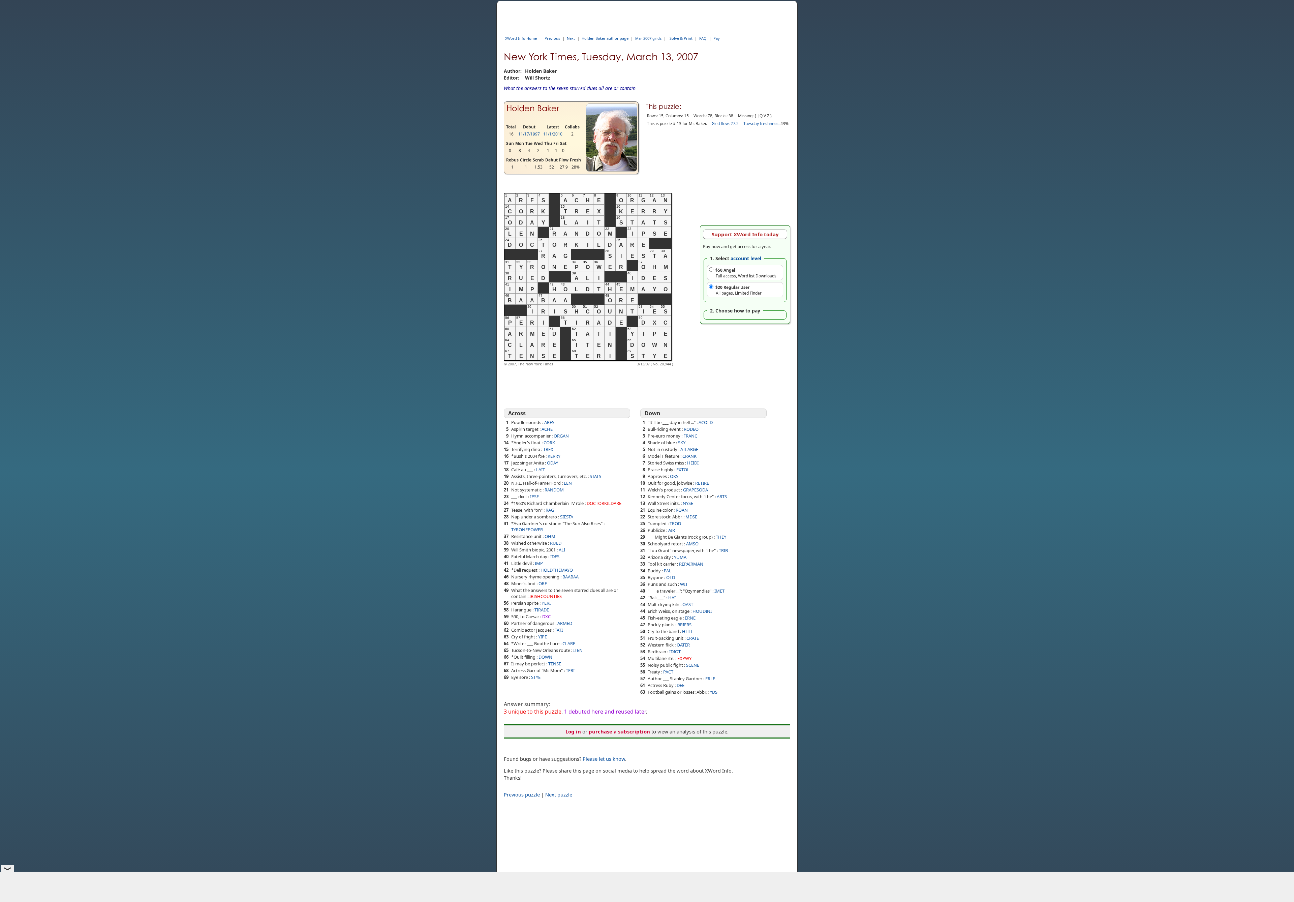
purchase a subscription (619, 731)
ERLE (710, 678)
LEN (568, 483)
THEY (721, 537)
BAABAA (570, 577)
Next (571, 38)
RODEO (691, 429)
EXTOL (682, 470)
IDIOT (675, 652)
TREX (548, 449)
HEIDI (693, 463)
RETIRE (702, 483)
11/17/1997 (529, 134)
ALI (562, 550)
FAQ (703, 38)
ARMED (564, 623)
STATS (595, 476)
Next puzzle (558, 794)
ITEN (578, 650)
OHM (550, 536)
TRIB (723, 550)
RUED (555, 543)
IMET (719, 591)
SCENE (692, 665)
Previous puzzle (522, 794)
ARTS (722, 496)
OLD (670, 577)
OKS (674, 476)
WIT (684, 584)
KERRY (554, 456)
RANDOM (554, 490)
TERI (570, 670)
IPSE (534, 496)
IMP (539, 563)
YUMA (680, 557)
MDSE (691, 517)
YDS (713, 692)
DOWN (545, 657)
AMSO (692, 544)
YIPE (542, 637)
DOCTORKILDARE (604, 503)
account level (746, 258)
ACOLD (706, 422)
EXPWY (684, 658)
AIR (671, 530)
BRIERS (684, 625)
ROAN (682, 510)
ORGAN (561, 436)
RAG (550, 510)
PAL (667, 571)
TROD (675, 523)
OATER (683, 645)
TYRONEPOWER (527, 530)
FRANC (690, 436)
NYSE (688, 503)
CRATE (692, 638)
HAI (672, 598)
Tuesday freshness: (761, 123)
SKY (681, 443)
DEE (680, 685)
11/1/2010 (552, 134)
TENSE (554, 664)
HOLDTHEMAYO (557, 570)
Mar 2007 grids (648, 38)
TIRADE (541, 610)
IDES (554, 556)
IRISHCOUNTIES (545, 596)
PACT (668, 672)
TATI (559, 630)
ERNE (690, 618)
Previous (552, 38)
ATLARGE (689, 449)
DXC (546, 616)
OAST (687, 604)
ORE (542, 583)
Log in (573, 731)
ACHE (547, 429)
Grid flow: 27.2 (725, 123)
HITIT (687, 631)
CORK (549, 443)
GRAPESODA (695, 490)
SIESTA (566, 517)
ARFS (549, 422)
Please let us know (604, 758)
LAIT (540, 470)
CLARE (568, 643)
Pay (716, 38)
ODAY (552, 463)
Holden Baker (532, 108)
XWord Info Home (521, 38)
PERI (546, 603)
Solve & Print (681, 38)
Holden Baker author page (605, 38)
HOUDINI (702, 611)
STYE (536, 677)
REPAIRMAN (691, 564)
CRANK (689, 456)
